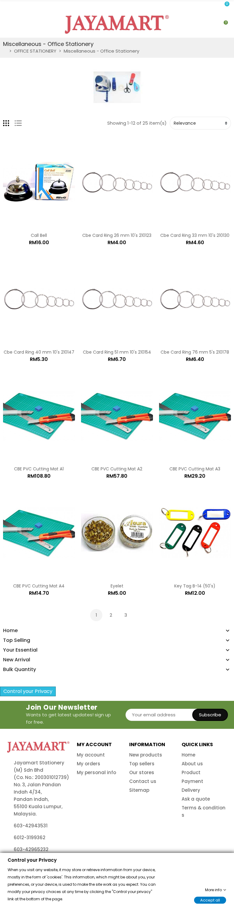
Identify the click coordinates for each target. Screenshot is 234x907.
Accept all (210, 900)
